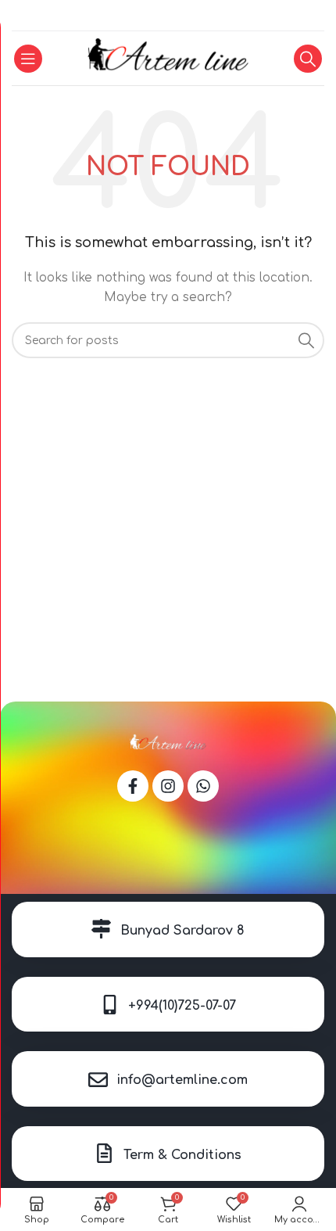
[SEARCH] (306, 340)
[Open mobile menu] (28, 58)
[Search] (308, 58)
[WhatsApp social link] (167, 16)
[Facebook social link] (148, 16)
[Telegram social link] (187, 16)
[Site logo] (168, 57)
